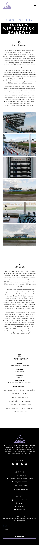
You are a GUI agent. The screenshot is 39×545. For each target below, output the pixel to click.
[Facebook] (13, 464)
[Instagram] (22, 464)
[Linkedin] (17, 464)
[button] (34, 5)
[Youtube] (26, 464)
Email (5, 526)
